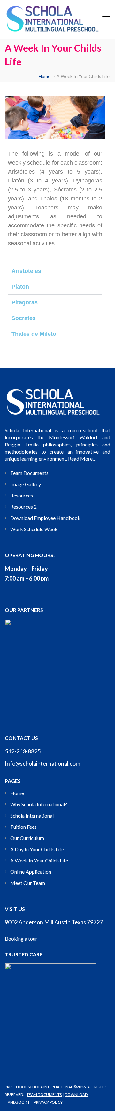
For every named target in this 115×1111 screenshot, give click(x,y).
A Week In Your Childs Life (39, 860)
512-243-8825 (23, 751)
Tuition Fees (23, 827)
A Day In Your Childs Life (37, 849)
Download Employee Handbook (45, 518)
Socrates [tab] (24, 318)
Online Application (30, 872)
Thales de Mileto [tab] (34, 334)
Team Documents (29, 473)
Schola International (32, 815)
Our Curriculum (27, 838)
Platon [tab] (20, 287)
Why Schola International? (38, 804)
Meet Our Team (27, 883)
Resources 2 (23, 507)
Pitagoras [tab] (25, 302)
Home (17, 793)
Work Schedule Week (33, 529)
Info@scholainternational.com (42, 763)
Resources (21, 495)
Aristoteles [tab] (26, 271)
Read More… (81, 458)
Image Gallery (25, 484)
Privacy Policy (48, 1102)
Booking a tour (21, 939)
